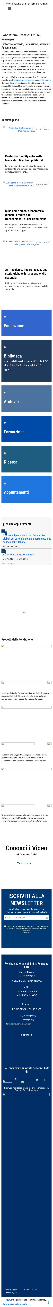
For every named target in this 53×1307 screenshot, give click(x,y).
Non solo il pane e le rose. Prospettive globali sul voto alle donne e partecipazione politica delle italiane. (27, 539)
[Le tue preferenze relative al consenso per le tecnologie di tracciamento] (48, 1302)
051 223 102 (34, 1009)
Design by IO (11, 1292)
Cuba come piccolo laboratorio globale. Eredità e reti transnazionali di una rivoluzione (25, 215)
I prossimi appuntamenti (16, 524)
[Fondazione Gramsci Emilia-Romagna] (27, 3)
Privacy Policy (26, 932)
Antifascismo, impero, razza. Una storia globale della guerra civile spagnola (26, 273)
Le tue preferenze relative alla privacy (28, 1300)
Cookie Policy (30, 1289)
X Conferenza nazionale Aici (18, 554)
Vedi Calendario (8, 563)
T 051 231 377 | (20, 1009)
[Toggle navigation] (9, 8)
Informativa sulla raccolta (15, 1304)
